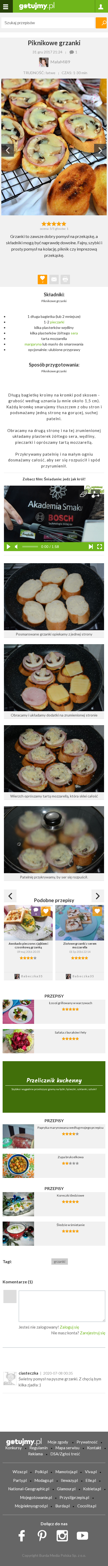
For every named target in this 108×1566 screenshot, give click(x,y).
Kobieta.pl (92, 1488)
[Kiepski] (43, 223)
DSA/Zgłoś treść (65, 1453)
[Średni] (48, 223)
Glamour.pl (66, 1488)
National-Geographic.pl (28, 1488)
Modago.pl (43, 1480)
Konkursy (13, 1447)
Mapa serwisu (67, 1447)
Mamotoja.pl (66, 1471)
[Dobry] (53, 223)
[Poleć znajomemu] (54, 279)
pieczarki (57, 322)
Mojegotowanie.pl (36, 1497)
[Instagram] (64, 1534)
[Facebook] (23, 1534)
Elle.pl (90, 1480)
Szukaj (101, 22)
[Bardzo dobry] (59, 223)
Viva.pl (91, 1471)
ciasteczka (28, 1373)
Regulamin (38, 1447)
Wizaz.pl (20, 1471)
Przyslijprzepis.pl (74, 1497)
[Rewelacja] (64, 223)
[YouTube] (84, 1534)
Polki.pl (41, 1471)
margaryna (33, 344)
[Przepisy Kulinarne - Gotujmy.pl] (36, 6)
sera (74, 333)
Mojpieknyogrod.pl (31, 1505)
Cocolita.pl (86, 1505)
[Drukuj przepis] (65, 279)
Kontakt (94, 1447)
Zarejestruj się (92, 1332)
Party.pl (20, 1480)
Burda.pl (62, 1505)
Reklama (35, 1453)
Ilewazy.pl (69, 1480)
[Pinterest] (43, 1534)
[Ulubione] (46, 911)
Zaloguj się (69, 1327)
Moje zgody (57, 1442)
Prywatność (87, 1442)
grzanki (59, 1261)
